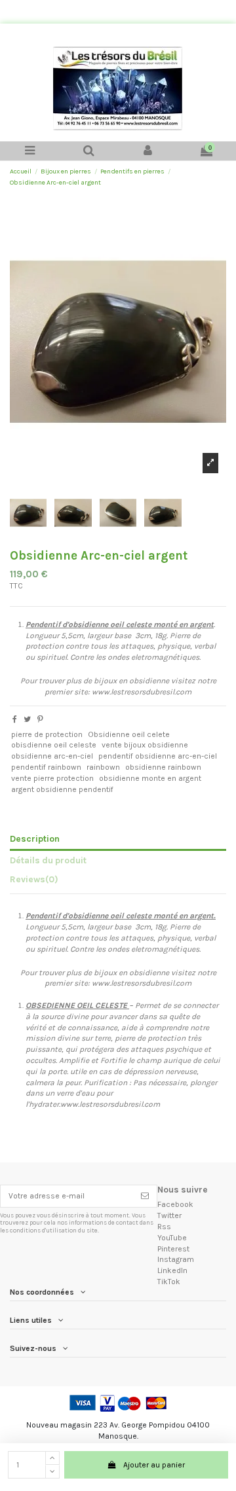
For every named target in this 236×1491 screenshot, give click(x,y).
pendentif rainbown (46, 767)
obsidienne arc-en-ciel (52, 756)
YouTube (172, 1237)
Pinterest (173, 1248)
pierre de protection (47, 734)
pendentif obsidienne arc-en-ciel (157, 756)
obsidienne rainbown (163, 767)
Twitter (169, 1215)
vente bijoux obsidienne (145, 744)
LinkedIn (172, 1270)
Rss (164, 1226)
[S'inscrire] (145, 1195)
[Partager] (14, 719)
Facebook (175, 1204)
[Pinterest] (40, 719)
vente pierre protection (52, 778)
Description (35, 838)
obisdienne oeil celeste (53, 744)
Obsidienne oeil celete (129, 734)
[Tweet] (27, 719)
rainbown (103, 767)
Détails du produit (48, 860)
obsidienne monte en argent (150, 778)
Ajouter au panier (154, 1464)
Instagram (175, 1259)
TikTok (168, 1281)
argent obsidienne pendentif (62, 789)
